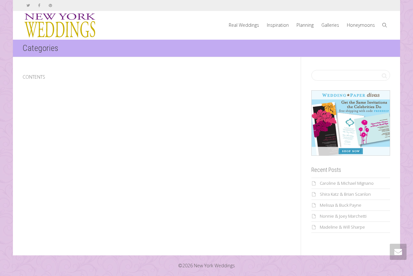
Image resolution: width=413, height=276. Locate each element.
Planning (305, 25)
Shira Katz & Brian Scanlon (345, 194)
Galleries (330, 25)
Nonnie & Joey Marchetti (343, 216)
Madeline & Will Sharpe (342, 227)
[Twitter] (28, 5)
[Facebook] (39, 5)
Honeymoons (361, 25)
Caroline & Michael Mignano (347, 183)
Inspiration (278, 25)
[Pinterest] (50, 5)
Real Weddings (244, 25)
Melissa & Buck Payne (340, 205)
